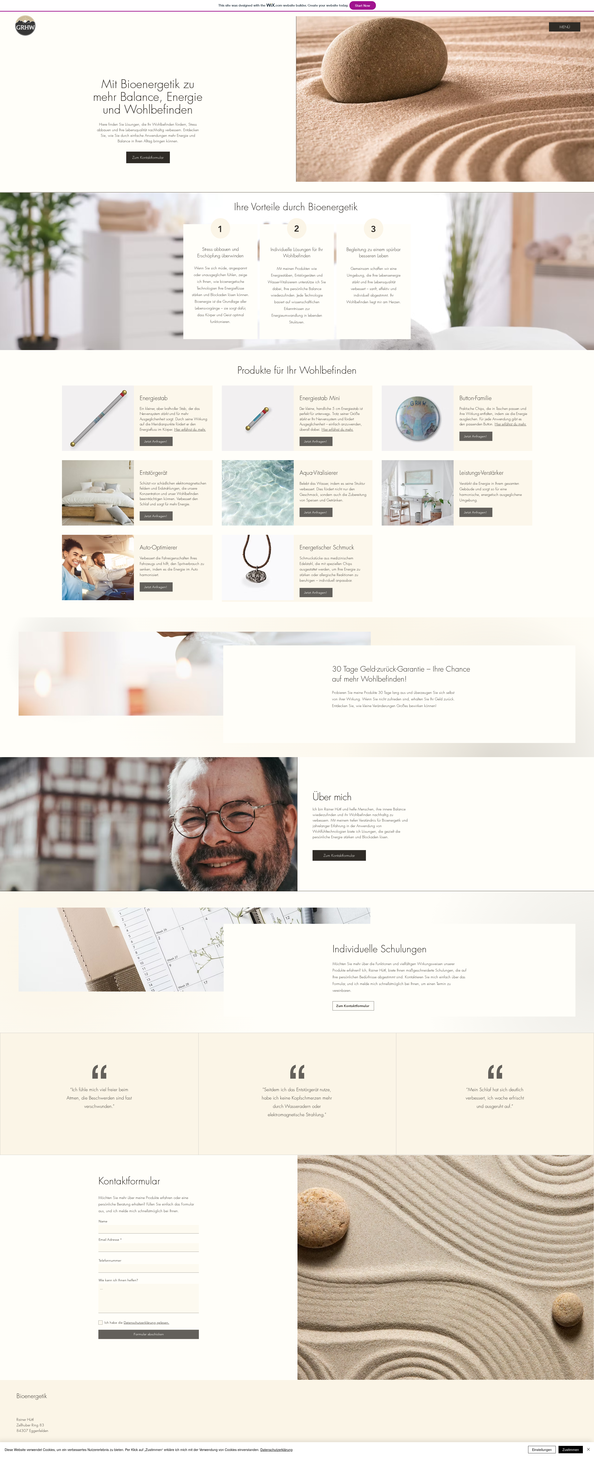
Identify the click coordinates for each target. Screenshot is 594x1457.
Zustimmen (570, 1449)
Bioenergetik (31, 1396)
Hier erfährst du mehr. (190, 429)
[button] (339, 855)
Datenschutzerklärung (276, 1449)
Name (103, 1221)
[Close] (588, 1449)
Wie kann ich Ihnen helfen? (118, 1280)
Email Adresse (109, 1239)
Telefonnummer (110, 1260)
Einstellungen (542, 1449)
